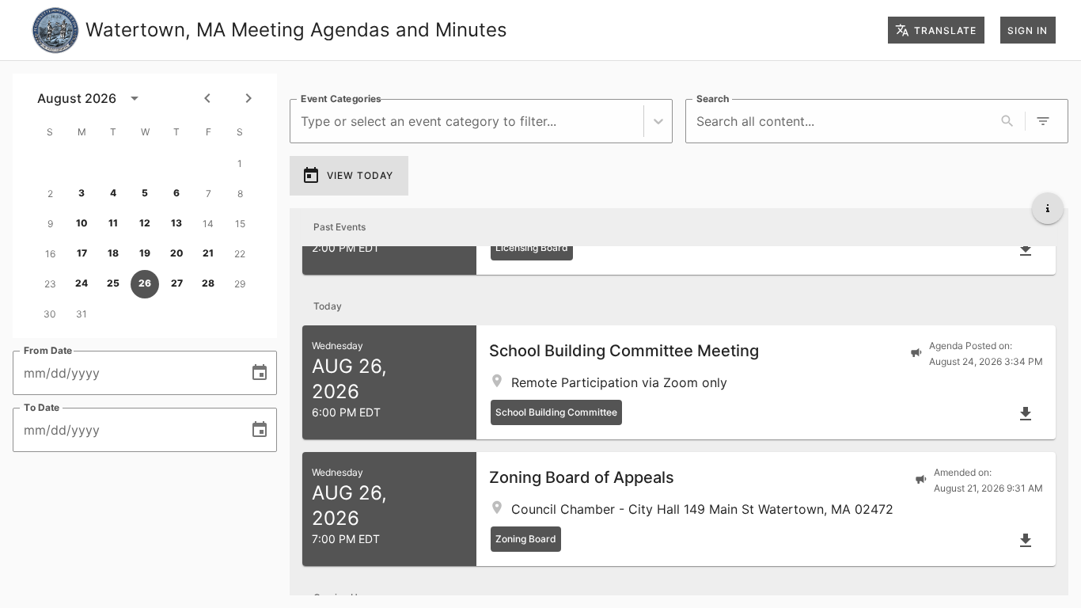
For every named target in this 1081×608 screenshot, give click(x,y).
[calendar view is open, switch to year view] (134, 98)
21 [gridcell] (208, 253)
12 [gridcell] (144, 223)
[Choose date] (259, 373)
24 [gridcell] (81, 283)
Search (712, 98)
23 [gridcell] (50, 284)
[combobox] (303, 121)
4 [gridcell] (113, 193)
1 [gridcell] (239, 163)
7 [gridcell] (208, 194)
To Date (42, 407)
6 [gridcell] (176, 193)
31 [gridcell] (81, 314)
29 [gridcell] (239, 284)
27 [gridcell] (177, 283)
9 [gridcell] (50, 224)
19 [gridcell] (144, 253)
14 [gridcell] (208, 224)
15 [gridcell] (240, 224)
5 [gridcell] (145, 193)
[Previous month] (207, 98)
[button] (679, 382)
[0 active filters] (1043, 121)
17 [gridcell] (82, 253)
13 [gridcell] (176, 223)
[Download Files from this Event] (1025, 249)
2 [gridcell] (50, 194)
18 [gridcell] (113, 253)
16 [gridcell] (50, 254)
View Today (360, 175)
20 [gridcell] (177, 253)
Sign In (1027, 30)
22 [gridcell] (239, 254)
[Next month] (248, 98)
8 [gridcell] (240, 194)
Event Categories (341, 98)
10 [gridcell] (82, 223)
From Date (48, 350)
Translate (945, 30)
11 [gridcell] (113, 223)
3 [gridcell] (81, 193)
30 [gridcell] (50, 314)
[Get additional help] (1048, 208)
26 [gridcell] (144, 283)
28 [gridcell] (208, 283)
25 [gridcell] (113, 283)
